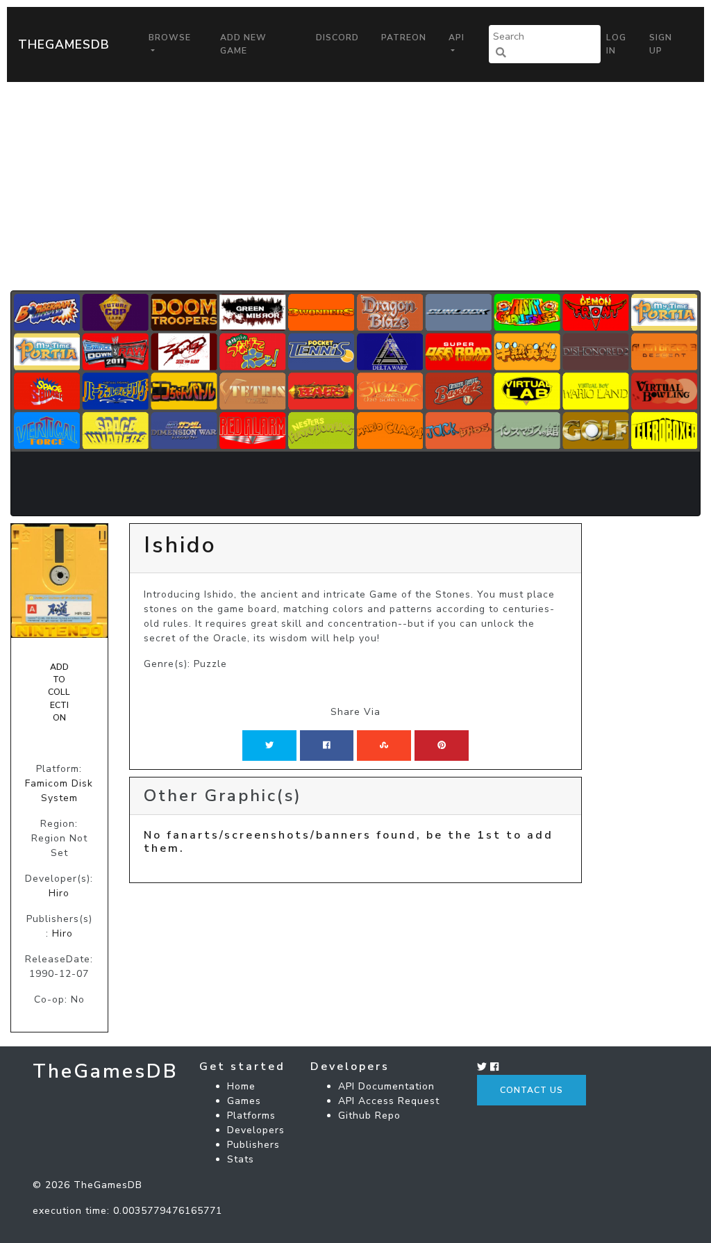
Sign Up (660, 44)
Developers (256, 1130)
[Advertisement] (355, 186)
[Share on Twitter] (269, 745)
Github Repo (369, 1115)
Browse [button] (170, 37)
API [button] (457, 37)
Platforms (251, 1115)
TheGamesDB (64, 44)
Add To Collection (59, 692)
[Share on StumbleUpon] (384, 745)
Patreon (403, 37)
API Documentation (386, 1086)
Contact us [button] (531, 1090)
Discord (337, 37)
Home (241, 1086)
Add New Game (243, 44)
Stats (240, 1159)
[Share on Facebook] (326, 745)
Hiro (59, 893)
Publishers (253, 1144)
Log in (616, 44)
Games (244, 1101)
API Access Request (389, 1101)
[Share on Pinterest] (442, 745)
